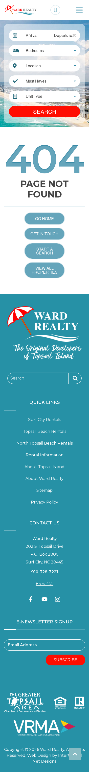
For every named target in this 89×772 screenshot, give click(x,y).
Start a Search (44, 251)
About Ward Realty (44, 478)
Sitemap (44, 490)
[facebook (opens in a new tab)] (31, 599)
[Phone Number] (55, 10)
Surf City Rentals (44, 419)
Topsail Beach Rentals (44, 431)
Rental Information (45, 455)
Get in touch (44, 234)
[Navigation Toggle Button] (79, 10)
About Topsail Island (44, 466)
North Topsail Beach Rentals (45, 443)
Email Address (22, 645)
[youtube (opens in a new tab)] (44, 599)
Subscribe (65, 660)
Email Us (44, 583)
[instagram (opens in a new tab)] (58, 599)
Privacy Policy (44, 502)
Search (44, 111)
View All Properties (45, 270)
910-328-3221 (44, 572)
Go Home (44, 218)
